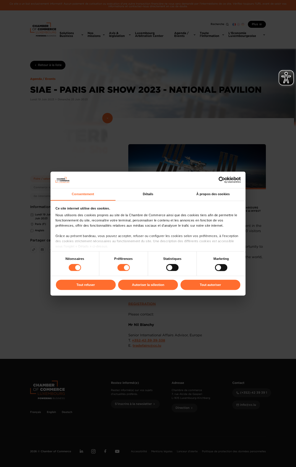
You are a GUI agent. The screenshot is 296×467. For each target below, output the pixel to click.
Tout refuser (85, 285)
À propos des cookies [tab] (213, 194)
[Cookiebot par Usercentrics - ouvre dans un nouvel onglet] (222, 180)
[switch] (123, 267)
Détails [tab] (148, 194)
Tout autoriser (210, 285)
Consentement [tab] (83, 194)
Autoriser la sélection (148, 285)
